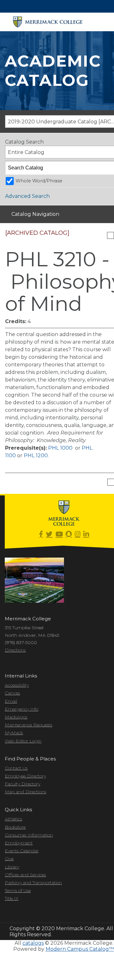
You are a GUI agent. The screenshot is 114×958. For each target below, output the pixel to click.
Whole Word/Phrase (39, 181)
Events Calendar (22, 851)
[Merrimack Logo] (48, 22)
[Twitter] (49, 534)
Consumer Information (29, 835)
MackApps (16, 717)
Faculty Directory (22, 784)
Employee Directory (25, 776)
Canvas (12, 693)
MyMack (14, 733)
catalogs (33, 943)
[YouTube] (59, 534)
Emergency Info (21, 709)
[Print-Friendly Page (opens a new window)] (110, 235)
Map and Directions (25, 792)
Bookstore (15, 827)
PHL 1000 (60, 448)
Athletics (13, 819)
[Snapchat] (69, 534)
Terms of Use (18, 890)
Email (11, 701)
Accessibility (17, 685)
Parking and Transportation (33, 882)
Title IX (11, 898)
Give (9, 858)
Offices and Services (25, 875)
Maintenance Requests (28, 725)
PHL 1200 (36, 455)
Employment (19, 843)
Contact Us (16, 768)
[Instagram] (77, 534)
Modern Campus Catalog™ (80, 949)
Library (12, 867)
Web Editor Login (23, 741)
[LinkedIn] (86, 534)
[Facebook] (41, 534)
